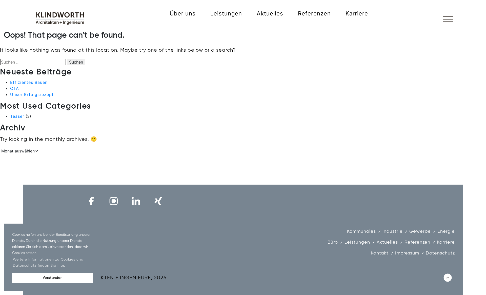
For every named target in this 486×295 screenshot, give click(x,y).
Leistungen (226, 13)
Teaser (17, 116)
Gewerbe (420, 231)
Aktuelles (270, 13)
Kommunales (361, 231)
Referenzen (314, 13)
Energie (446, 231)
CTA (14, 88)
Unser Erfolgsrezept (32, 94)
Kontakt (380, 253)
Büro (333, 242)
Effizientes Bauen (29, 82)
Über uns (183, 13)
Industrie (392, 231)
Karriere (357, 13)
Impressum (407, 253)
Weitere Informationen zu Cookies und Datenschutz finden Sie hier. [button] (48, 262)
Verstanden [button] (53, 278)
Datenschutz (440, 253)
